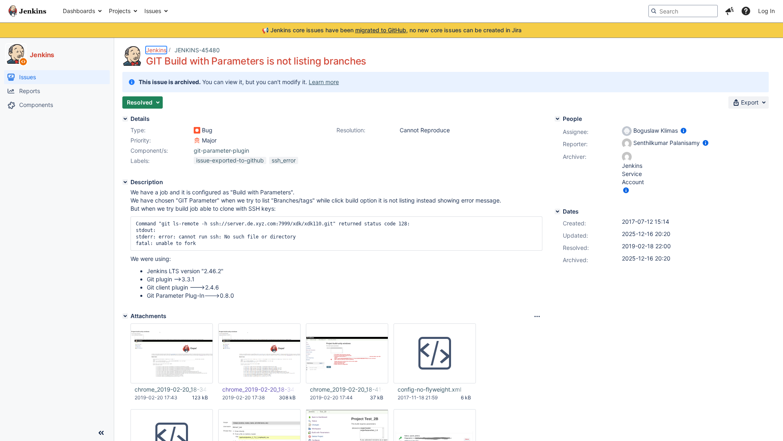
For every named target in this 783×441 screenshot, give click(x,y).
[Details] (125, 119)
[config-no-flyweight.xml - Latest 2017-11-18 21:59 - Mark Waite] (434, 353)
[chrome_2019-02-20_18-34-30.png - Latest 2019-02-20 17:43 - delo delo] (171, 353)
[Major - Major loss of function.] (197, 140)
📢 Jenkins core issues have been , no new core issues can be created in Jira (392, 30)
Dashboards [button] (79, 10)
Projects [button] (119, 10)
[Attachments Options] (537, 316)
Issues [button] (152, 10)
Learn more (324, 81)
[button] (729, 11)
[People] (557, 119)
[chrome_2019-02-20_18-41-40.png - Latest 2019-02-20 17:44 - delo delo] (347, 353)
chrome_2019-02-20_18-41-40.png (346, 389)
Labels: (140, 160)
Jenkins (156, 50)
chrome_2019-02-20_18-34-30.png (171, 389)
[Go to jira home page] (27, 11)
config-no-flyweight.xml (429, 389)
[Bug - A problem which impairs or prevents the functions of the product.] (197, 130)
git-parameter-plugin (221, 150)
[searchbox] (683, 11)
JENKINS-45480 (197, 50)
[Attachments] (125, 316)
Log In (766, 10)
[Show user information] (683, 130)
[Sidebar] (101, 433)
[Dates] (557, 211)
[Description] (125, 182)
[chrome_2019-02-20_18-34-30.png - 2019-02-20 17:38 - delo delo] (259, 353)
